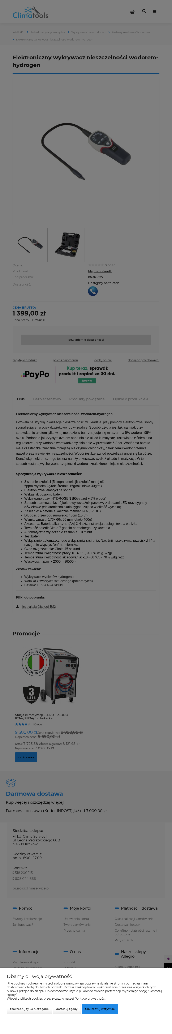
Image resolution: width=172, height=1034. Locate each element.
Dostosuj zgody (66, 1009)
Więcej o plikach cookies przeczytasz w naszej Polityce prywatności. (56, 998)
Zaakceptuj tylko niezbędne (29, 1009)
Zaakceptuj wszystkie (100, 1009)
